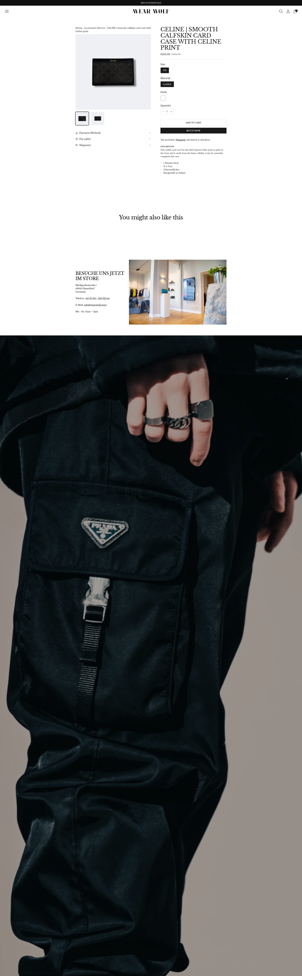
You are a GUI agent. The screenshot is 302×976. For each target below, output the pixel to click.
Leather (167, 84)
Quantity (165, 105)
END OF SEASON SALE (151, 3)
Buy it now (193, 130)
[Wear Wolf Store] (151, 11)
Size (162, 64)
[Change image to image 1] (82, 118)
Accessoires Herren (94, 28)
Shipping (180, 140)
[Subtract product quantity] (171, 111)
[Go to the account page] (288, 11)
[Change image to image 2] (97, 118)
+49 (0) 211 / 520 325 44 (97, 298)
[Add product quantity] (163, 111)
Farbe (163, 92)
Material (165, 78)
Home (79, 28)
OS (164, 70)
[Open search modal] (281, 11)
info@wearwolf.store (95, 305)
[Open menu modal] (7, 11)
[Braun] (163, 98)
